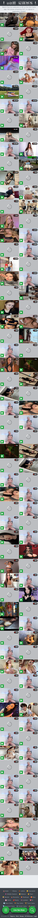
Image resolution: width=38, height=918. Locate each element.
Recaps (22, 916)
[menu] (6, 910)
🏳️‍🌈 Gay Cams (18, 903)
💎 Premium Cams (9, 906)
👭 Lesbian (24, 900)
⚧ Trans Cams (30, 903)
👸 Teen (30, 894)
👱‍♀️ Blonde (5, 897)
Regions (12, 916)
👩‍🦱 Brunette (15, 897)
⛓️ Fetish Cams (21, 906)
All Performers (29, 916)
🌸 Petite (8, 900)
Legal (35, 916)
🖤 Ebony (13, 891)
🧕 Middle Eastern (11, 894)
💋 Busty (16, 900)
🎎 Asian (6, 891)
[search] (32, 910)
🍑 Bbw (33, 897)
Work (17, 916)
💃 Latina (22, 891)
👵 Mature (22, 894)
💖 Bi (31, 900)
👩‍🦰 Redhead (25, 897)
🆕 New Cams (8, 903)
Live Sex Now (19, 910)
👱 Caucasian (30, 891)
